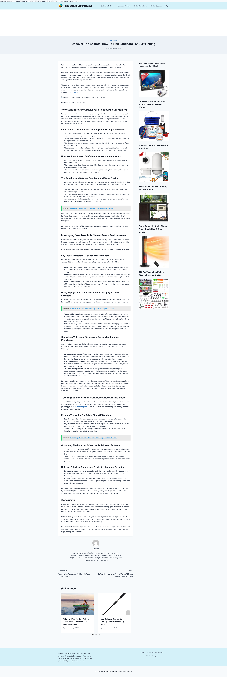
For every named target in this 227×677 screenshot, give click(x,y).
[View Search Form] (167, 6)
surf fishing (74, 92)
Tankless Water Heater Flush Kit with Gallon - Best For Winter (152, 104)
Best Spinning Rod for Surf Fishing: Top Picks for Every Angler (112, 621)
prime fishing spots (81, 407)
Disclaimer (159, 652)
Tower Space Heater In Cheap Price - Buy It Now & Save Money (153, 229)
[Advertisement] (113, 22)
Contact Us (150, 652)
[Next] (128, 612)
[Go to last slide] (63, 612)
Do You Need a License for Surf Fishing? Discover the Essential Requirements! (115, 573)
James (110, 48)
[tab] (92, 634)
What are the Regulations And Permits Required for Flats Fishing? (75, 573)
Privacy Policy (151, 656)
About (141, 652)
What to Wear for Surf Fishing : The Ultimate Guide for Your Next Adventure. (76, 621)
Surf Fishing (113, 40)
